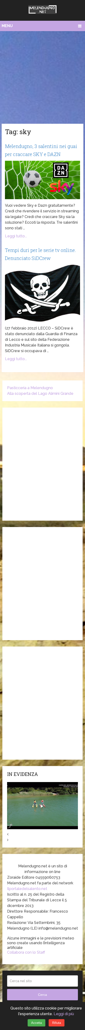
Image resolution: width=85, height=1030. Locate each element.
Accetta (36, 1023)
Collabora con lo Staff (26, 952)
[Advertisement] (42, 76)
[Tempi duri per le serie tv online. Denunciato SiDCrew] (42, 293)
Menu (7, 26)
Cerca (42, 995)
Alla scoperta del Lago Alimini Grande (40, 393)
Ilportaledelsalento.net (27, 888)
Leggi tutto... (16, 236)
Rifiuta (56, 1023)
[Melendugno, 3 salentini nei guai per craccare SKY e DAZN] (42, 180)
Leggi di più (64, 1014)
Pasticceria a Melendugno (30, 388)
